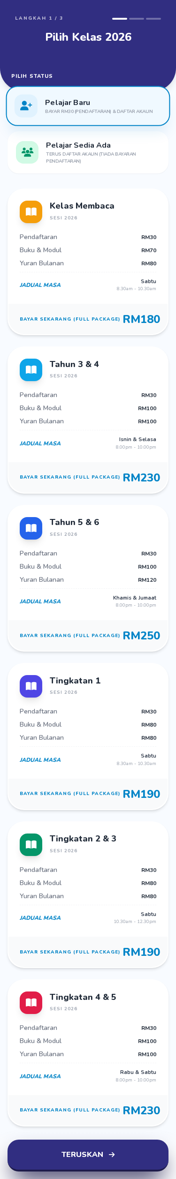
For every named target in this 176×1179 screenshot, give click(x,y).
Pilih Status (32, 76)
